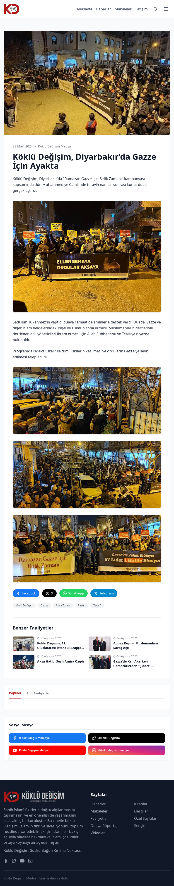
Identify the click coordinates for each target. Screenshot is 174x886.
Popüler (15, 693)
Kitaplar (140, 803)
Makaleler (123, 9)
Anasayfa (84, 9)
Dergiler (141, 811)
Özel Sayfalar (145, 818)
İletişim (141, 9)
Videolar (98, 832)
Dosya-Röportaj (104, 825)
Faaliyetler (99, 818)
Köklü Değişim (24, 605)
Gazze (44, 605)
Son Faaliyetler (38, 693)
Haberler (103, 9)
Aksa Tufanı (63, 605)
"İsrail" (97, 605)
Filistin (81, 605)
